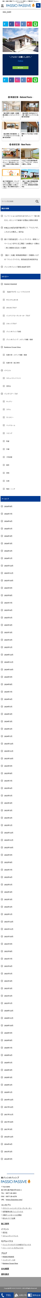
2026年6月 (8, 521)
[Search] (37, 201)
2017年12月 (8, 1107)
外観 (7, 449)
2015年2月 (8, 1152)
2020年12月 (8, 1011)
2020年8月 (8, 1040)
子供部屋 (9, 457)
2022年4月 (8, 892)
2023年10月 (8, 758)
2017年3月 (8, 1129)
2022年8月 (8, 862)
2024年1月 (8, 736)
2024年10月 (8, 669)
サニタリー (10, 417)
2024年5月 (8, 707)
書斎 (7, 465)
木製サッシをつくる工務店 (12, 1215)
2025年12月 (8, 566)
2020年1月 (8, 1092)
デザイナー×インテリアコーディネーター (17, 1208)
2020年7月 (8, 1048)
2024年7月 (8, 692)
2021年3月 (8, 988)
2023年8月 (8, 773)
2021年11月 (8, 929)
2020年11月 (8, 1018)
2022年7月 (8, 870)
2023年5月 (8, 796)
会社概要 (5, 1269)
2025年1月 (8, 647)
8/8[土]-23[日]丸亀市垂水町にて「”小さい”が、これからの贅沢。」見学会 (22, 230)
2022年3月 (8, 899)
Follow (20, 61)
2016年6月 (8, 1144)
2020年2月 (8, 1085)
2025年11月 (8, 573)
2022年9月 (8, 855)
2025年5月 (8, 618)
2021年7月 (8, 959)
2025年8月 (8, 595)
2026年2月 (8, 551)
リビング (9, 433)
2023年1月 (8, 825)
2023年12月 (8, 744)
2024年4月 (8, 714)
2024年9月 (8, 677)
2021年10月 (8, 936)
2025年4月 (8, 625)
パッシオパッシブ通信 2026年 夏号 (17, 267)
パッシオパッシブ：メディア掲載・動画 (19, 339)
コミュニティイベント (13, 378)
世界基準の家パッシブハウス (13, 1212)
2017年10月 (8, 1122)
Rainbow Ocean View (12, 347)
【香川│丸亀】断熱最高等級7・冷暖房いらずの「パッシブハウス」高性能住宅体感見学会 (21, 257)
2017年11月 (8, 1114)
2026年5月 (8, 529)
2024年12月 (8, 655)
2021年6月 (8, 966)
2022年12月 (8, 833)
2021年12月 (8, 922)
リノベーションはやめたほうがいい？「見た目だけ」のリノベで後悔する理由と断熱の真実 (22, 218)
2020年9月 (8, 1033)
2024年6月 (8, 699)
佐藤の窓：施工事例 (13, 363)
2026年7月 (8, 514)
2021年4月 (8, 981)
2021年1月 (8, 1003)
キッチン (9, 401)
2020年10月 (8, 1025)
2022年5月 (8, 885)
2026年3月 (8, 543)
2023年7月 (8, 781)
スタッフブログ (11, 323)
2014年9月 (8, 1159)
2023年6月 (8, 788)
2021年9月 (8, 944)
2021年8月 (8, 951)
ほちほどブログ (11, 308)
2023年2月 (8, 818)
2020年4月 (8, 1070)
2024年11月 (8, 662)
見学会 (8, 386)
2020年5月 (8, 1063)
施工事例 (5, 1224)
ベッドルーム (10, 425)
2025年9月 (8, 588)
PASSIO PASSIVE (10, 284)
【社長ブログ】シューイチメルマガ (18, 292)
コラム (8, 409)
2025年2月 (8, 640)
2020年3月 (8, 1077)
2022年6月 (8, 877)
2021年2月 (8, 996)
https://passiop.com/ (14, 1200)
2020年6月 (8, 1055)
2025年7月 (8, 603)
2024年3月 (8, 721)
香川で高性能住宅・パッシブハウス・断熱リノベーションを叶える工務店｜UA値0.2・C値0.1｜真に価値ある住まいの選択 (22, 243)
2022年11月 (8, 840)
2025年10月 (8, 581)
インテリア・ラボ (11, 394)
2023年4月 (8, 803)
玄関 (7, 481)
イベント (7, 370)
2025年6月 (8, 610)
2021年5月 (8, 974)
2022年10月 (8, 847)
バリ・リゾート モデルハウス (13, 1248)
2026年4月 (8, 536)
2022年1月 (8, 914)
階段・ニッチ (10, 489)
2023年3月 (8, 810)
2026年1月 (8, 558)
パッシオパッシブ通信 (13, 331)
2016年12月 (8, 1137)
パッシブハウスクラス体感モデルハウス (17, 1245)
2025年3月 (8, 632)
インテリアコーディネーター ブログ (18, 316)
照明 (7, 473)
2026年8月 (8, 506)
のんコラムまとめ (12, 300)
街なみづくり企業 (9, 1218)
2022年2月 (8, 907)
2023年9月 (8, 766)
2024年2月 (8, 729)
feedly (21, 67)
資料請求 (5, 1274)
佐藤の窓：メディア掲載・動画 (16, 355)
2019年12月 (8, 1100)
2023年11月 (8, 751)
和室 (7, 441)
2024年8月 (8, 684)
